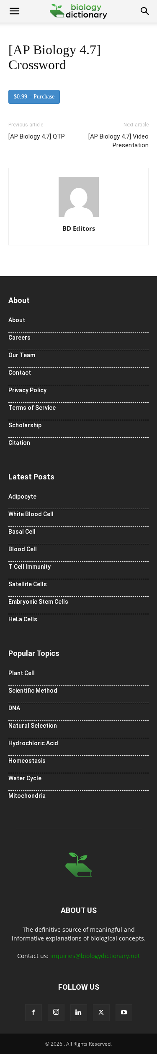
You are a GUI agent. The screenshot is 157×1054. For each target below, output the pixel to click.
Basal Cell (22, 531)
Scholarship (24, 425)
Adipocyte (22, 496)
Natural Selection (32, 725)
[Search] (145, 11)
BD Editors (78, 228)
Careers (19, 337)
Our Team (21, 355)
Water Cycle (24, 778)
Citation (19, 442)
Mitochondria (27, 795)
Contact (19, 372)
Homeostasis (27, 760)
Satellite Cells (27, 584)
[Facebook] (33, 1012)
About (16, 320)
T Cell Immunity (29, 566)
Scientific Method (32, 690)
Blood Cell (22, 549)
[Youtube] (124, 1012)
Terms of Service (32, 407)
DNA (14, 708)
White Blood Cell (31, 514)
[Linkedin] (78, 1012)
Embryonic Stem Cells (38, 601)
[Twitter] (101, 1012)
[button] (14, 11)
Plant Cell (21, 673)
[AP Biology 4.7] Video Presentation (118, 141)
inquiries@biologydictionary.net (95, 956)
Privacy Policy (27, 390)
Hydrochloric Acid (33, 743)
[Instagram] (56, 1012)
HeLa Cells (22, 619)
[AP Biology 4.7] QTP (36, 136)
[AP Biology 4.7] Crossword (54, 57)
